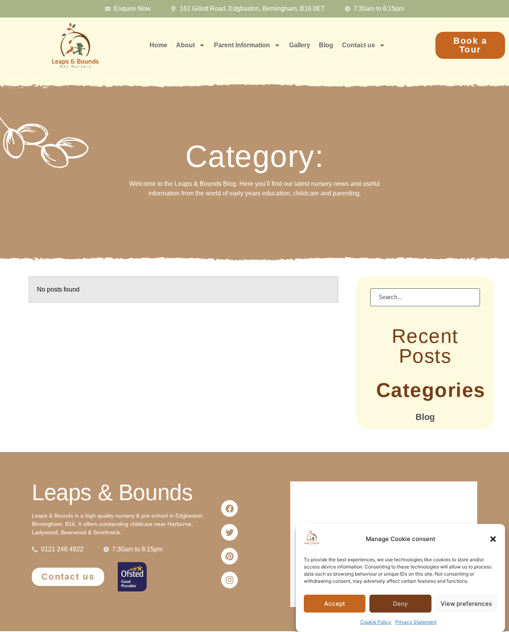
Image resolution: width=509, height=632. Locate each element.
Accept (334, 603)
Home (158, 45)
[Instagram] (229, 580)
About (185, 45)
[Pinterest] (229, 556)
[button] (493, 539)
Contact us (358, 45)
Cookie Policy (375, 622)
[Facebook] (229, 508)
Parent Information (242, 45)
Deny (400, 603)
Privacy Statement (416, 622)
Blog (326, 45)
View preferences (466, 603)
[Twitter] (229, 532)
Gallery (299, 45)
